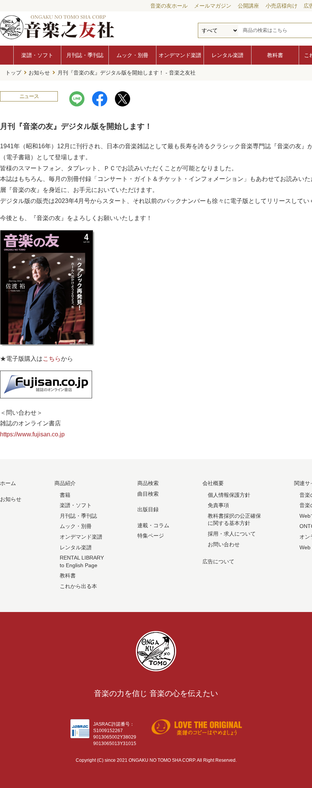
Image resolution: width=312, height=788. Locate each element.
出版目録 (148, 509)
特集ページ (150, 536)
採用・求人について (232, 534)
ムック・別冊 (132, 55)
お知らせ (39, 73)
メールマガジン (212, 6)
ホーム (8, 483)
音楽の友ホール (169, 6)
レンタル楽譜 (228, 55)
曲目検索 (148, 494)
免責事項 (218, 505)
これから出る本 (78, 586)
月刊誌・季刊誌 (84, 55)
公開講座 (248, 6)
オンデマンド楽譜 (180, 55)
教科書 (275, 55)
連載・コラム (153, 525)
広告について (218, 561)
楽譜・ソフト (37, 55)
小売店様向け (282, 6)
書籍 (65, 495)
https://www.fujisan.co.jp (32, 434)
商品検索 (148, 483)
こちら (52, 358)
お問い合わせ (224, 544)
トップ (13, 73)
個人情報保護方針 (229, 495)
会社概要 (213, 483)
